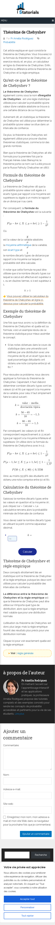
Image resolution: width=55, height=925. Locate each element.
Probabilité (9, 42)
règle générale (25, 653)
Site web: (8, 803)
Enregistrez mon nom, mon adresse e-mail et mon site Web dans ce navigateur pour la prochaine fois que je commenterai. (27, 821)
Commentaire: (11, 745)
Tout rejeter (27, 916)
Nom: (6, 774)
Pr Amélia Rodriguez (22, 38)
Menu (4, 20)
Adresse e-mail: (12, 789)
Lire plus (19, 713)
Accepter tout (27, 899)
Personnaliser (27, 907)
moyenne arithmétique (18, 245)
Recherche (41, 854)
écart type (14, 250)
